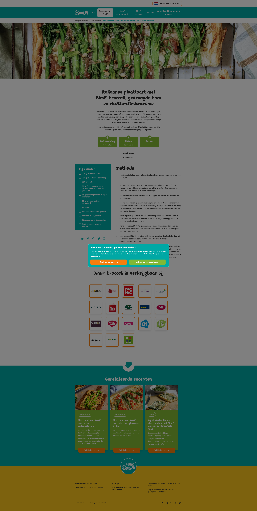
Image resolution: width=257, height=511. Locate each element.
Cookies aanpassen (109, 262)
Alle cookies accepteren (147, 262)
